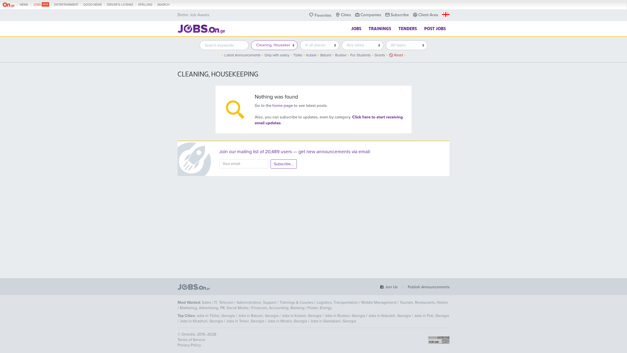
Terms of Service (191, 340)
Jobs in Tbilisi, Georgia (215, 316)
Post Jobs (435, 28)
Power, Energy (320, 308)
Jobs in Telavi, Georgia (245, 321)
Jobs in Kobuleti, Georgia (389, 316)
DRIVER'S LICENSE (120, 5)
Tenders (407, 28)
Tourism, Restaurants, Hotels (424, 302)
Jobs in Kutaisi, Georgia (301, 316)
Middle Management (379, 302)
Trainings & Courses (297, 302)
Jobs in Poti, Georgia (431, 316)
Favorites (323, 15)
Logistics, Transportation (337, 302)
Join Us (391, 287)
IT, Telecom (223, 302)
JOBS (37, 5)
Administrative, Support (257, 302)
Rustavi (340, 55)
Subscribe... (284, 164)
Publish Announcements (428, 287)
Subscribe (400, 15)
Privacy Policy (189, 345)
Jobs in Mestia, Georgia (287, 321)
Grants (379, 55)
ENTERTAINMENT (66, 5)
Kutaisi (311, 55)
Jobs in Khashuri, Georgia (201, 321)
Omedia (188, 334)
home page (282, 105)
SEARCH (163, 5)
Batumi (325, 55)
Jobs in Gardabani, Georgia (333, 321)
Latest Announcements (242, 55)
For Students (360, 55)
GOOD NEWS (92, 5)
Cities (346, 15)
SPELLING (145, 5)
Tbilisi (297, 55)
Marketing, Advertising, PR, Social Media (214, 308)
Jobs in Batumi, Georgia (258, 316)
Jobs (356, 28)
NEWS (24, 5)
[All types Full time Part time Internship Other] (405, 45)
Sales (206, 302)
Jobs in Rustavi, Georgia (345, 316)
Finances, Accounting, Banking (278, 308)
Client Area (428, 15)
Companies (371, 15)
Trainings (380, 28)
